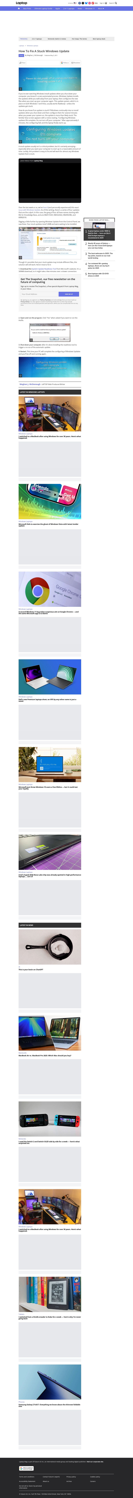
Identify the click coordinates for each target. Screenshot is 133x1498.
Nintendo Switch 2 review (57, 39)
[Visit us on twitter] (83, 3)
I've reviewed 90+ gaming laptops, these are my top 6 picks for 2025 (98, 266)
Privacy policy (71, 1477)
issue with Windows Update (29, 210)
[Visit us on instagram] (89, 3)
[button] (113, 3)
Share (23, 63)
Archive (69, 1481)
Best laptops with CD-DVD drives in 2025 (98, 275)
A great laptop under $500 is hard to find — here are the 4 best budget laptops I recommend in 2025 (99, 234)
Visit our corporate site (95, 1462)
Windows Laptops (32, 46)
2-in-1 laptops (37, 39)
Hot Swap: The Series (79, 39)
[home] (19, 8)
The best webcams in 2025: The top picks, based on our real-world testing (100, 256)
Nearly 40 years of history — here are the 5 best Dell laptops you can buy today (100, 245)
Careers (93, 1481)
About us (46, 1481)
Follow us (66, 63)
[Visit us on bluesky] (86, 3)
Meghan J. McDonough (35, 55)
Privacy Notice (25, 302)
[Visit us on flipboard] (93, 3)
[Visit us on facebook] (79, 3)
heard (45, 207)
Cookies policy (95, 1477)
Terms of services (45, 300)
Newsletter (77, 63)
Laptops (21, 46)
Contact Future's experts (51, 1477)
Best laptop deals (99, 39)
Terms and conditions (26, 1477)
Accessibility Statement (27, 1481)
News (21, 55)
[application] (50, 180)
